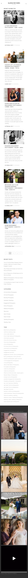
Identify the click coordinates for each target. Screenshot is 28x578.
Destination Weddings (8, 300)
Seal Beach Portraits (8, 389)
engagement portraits (9, 352)
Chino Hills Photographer (9, 342)
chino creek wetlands (9, 334)
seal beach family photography (11, 387)
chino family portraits (9, 338)
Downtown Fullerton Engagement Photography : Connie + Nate (13, 105)
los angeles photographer (10, 366)
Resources (6, 311)
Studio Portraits (7, 316)
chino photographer (8, 344)
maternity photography (9, 370)
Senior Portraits (7, 314)
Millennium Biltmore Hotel (10, 372)
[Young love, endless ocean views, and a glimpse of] (14, 453)
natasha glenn (20, 372)
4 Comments (17, 205)
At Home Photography (9, 294)
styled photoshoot (8, 393)
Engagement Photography (9, 303)
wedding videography (16, 399)
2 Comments (17, 126)
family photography (8, 356)
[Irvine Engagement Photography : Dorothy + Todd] (14, 216)
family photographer (19, 354)
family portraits (17, 356)
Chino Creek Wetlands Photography (12, 336)
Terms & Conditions (12, 573)
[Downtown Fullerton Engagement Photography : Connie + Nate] (14, 95)
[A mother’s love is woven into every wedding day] (14, 532)
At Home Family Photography (10, 292)
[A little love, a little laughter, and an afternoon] (14, 426)
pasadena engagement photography (12, 379)
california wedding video (9, 332)
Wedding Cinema (8, 397)
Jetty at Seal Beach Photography (11, 364)
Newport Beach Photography (10, 374)
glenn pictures (18, 358)
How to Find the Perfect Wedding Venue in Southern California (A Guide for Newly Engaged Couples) (13, 264)
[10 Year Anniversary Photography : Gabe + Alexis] (14, 17)
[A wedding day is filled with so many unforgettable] (14, 479)
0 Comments (17, 45)
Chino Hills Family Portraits (10, 340)
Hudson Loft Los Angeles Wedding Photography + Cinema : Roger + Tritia (13, 66)
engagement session (8, 354)
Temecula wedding (8, 395)
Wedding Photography (9, 319)
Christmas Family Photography (11, 346)
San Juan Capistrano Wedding (11, 383)
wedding (15, 395)
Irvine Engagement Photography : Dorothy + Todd (13, 227)
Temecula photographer (18, 393)
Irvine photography (8, 362)
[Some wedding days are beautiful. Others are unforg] (14, 505)
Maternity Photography (9, 308)
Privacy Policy (4, 573)
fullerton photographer (9, 358)
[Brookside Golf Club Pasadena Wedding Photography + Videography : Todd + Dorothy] (14, 176)
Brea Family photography (10, 329)
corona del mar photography (10, 348)
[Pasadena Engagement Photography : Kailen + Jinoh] (14, 137)
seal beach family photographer (11, 385)
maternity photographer (9, 368)
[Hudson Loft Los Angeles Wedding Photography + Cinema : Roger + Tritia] (14, 56)
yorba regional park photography (11, 401)
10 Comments (15, 84)
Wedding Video (7, 322)
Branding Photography (9, 297)
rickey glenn (18, 381)
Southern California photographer (11, 391)
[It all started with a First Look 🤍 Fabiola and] (14, 558)
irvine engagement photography (11, 360)
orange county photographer (10, 377)
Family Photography (8, 305)
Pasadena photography (9, 381)
